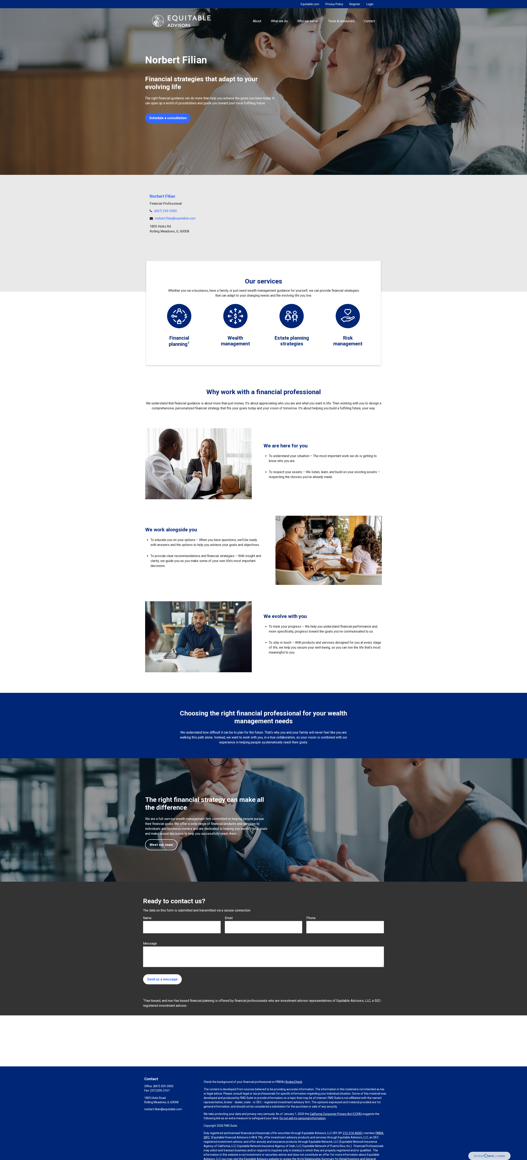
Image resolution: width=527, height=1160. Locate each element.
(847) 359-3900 (165, 211)
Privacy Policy (334, 4)
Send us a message (162, 979)
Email (229, 918)
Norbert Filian (162, 196)
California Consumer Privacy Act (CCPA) (336, 1114)
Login (369, 4)
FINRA (379, 1133)
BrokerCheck (294, 1081)
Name (147, 918)
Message (150, 943)
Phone (311, 918)
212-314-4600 (352, 1133)
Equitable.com (310, 4)
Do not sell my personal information (303, 1118)
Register (354, 4)
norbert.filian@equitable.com (175, 218)
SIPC (207, 1137)
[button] (257, 20)
